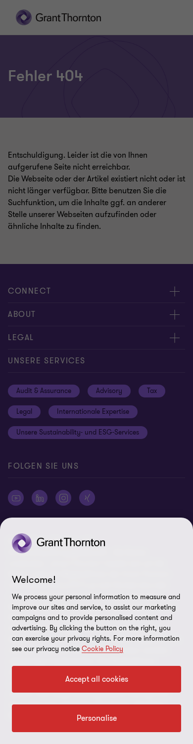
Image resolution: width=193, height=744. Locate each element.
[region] (96, 631)
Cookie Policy (102, 649)
